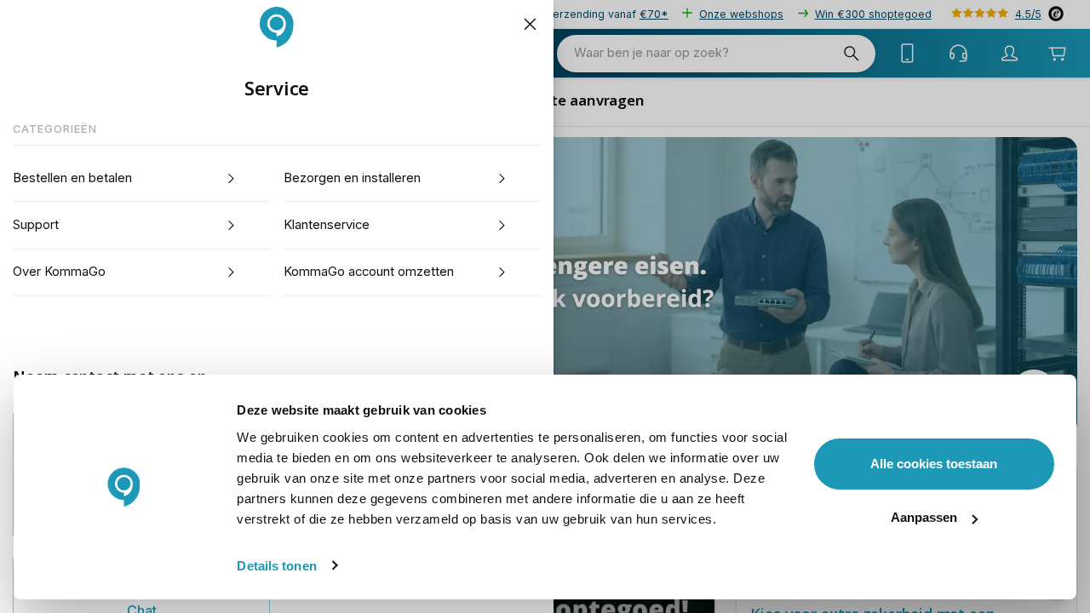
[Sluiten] (529, 24)
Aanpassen (924, 517)
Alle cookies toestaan (933, 463)
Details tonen (276, 566)
